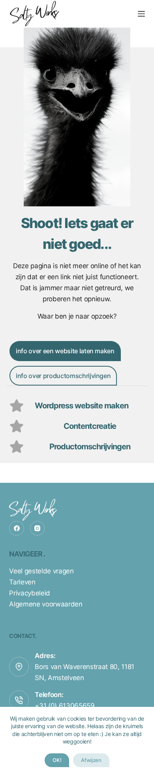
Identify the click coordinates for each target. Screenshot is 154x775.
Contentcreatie (90, 426)
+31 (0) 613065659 (64, 706)
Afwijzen (91, 760)
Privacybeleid (29, 593)
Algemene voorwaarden (45, 604)
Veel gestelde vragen (41, 571)
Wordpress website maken (81, 405)
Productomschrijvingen (89, 446)
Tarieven (22, 582)
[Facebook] (16, 528)
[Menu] (141, 13)
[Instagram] (37, 528)
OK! (57, 760)
